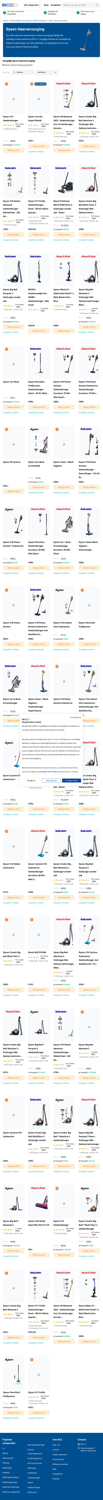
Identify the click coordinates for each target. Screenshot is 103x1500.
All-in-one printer (35, 1463)
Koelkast (6, 1472)
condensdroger (34, 1477)
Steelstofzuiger (34, 1487)
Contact (56, 1449)
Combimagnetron (35, 1458)
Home (5, 20)
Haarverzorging (39, 20)
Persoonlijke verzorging (20, 20)
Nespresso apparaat (11, 1492)
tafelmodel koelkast (11, 1477)
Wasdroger (7, 1468)
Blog (54, 1469)
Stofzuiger (32, 1468)
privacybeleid (51, 768)
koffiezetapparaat (10, 1482)
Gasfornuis (32, 1492)
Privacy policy (58, 1459)
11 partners (55, 739)
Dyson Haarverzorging (57, 20)
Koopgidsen (56, 5)
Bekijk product (14, 150)
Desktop (6, 1463)
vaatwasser (32, 1473)
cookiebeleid (61, 768)
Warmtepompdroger (36, 1445)
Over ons (56, 1445)
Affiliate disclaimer (60, 1464)
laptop (5, 1453)
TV (4, 1448)
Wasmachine (8, 1458)
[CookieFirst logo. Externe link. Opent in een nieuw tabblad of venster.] (26, 719)
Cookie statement (60, 1454)
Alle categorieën (31, 5)
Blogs (46, 5)
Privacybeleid (75, 717)
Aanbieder (41, 72)
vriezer (30, 1482)
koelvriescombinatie (11, 1487)
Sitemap (56, 1478)
